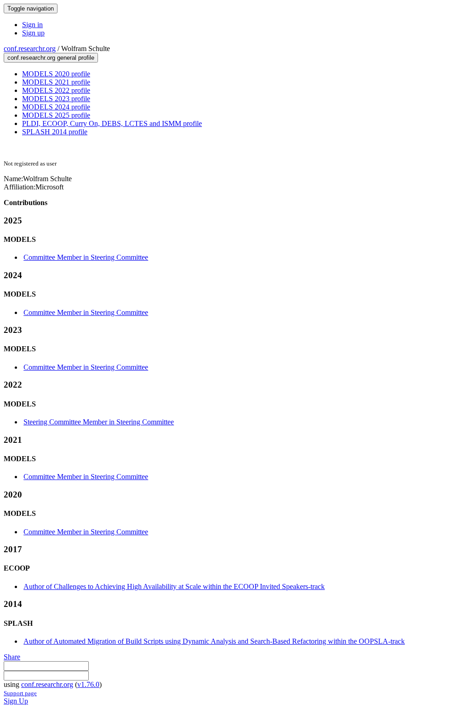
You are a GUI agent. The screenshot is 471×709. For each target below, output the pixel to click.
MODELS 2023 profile (56, 99)
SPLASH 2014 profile (54, 132)
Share (12, 657)
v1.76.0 (88, 684)
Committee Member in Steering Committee (85, 257)
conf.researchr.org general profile (50, 57)
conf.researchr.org (30, 48)
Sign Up (16, 701)
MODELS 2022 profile (56, 90)
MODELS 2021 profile (56, 82)
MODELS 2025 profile (56, 115)
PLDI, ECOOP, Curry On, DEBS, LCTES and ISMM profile (112, 123)
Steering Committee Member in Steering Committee (98, 422)
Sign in (32, 25)
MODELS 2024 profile (56, 107)
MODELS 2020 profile (56, 74)
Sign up (33, 33)
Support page (20, 693)
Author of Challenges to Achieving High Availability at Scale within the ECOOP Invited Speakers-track (174, 586)
